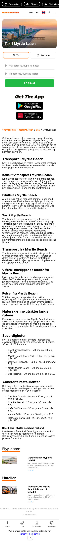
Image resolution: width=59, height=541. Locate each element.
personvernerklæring (29, 534)
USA (38, 130)
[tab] (7, 524)
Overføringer (9, 130)
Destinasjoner (26, 130)
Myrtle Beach (49, 130)
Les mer (30, 470)
